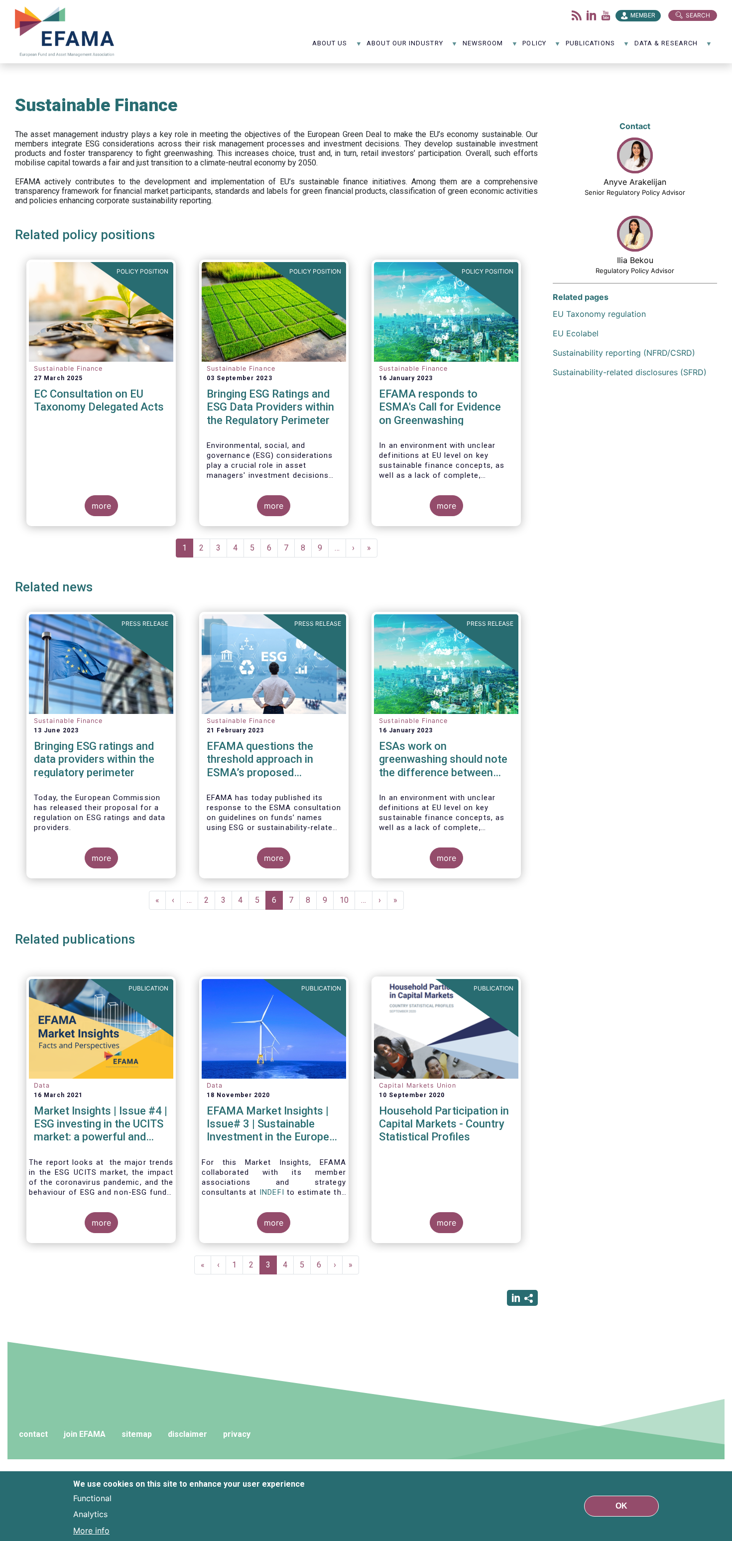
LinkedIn (592, 15)
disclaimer (187, 1434)
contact (33, 1434)
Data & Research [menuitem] (666, 46)
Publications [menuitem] (590, 46)
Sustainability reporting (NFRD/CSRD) (624, 353)
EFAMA (67, 31)
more (101, 506)
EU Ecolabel (576, 333)
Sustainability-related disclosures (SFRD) (630, 372)
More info (91, 1530)
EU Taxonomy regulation (599, 314)
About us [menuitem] (330, 46)
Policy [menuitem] (534, 46)
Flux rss (577, 15)
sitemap (137, 1434)
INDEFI (271, 1192)
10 (347, 900)
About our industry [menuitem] (404, 46)
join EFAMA (85, 1434)
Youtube (606, 15)
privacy (236, 1434)
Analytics (90, 1514)
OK (621, 1506)
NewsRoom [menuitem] (483, 46)
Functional (92, 1498)
